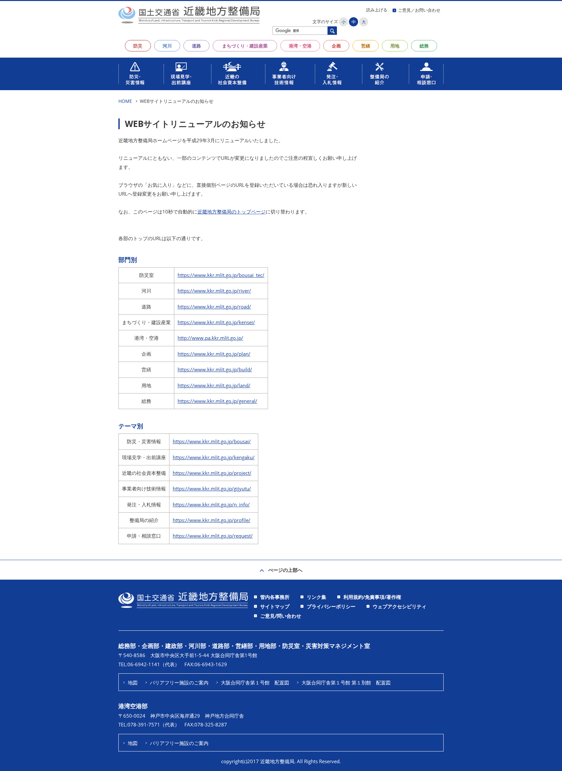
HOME (125, 101)
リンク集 (316, 597)
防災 (137, 46)
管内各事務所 (274, 597)
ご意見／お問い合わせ (419, 10)
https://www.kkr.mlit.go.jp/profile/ (211, 520)
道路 (196, 46)
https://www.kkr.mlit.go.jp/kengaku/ (214, 457)
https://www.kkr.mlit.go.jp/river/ (214, 290)
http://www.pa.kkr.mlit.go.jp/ (210, 338)
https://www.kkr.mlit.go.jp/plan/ (214, 354)
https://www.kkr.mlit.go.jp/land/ (214, 385)
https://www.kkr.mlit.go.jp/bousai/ (212, 441)
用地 (394, 46)
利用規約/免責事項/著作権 (372, 597)
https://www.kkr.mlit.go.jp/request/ (213, 535)
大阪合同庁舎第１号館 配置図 (255, 682)
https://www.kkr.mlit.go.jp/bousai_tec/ (221, 275)
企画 (336, 46)
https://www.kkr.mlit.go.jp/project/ (212, 473)
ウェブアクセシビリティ (399, 606)
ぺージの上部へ (285, 570)
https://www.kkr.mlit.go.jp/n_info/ (211, 504)
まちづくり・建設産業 (245, 46)
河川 (167, 46)
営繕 (365, 46)
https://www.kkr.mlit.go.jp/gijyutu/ (212, 488)
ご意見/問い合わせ (280, 616)
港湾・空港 (300, 46)
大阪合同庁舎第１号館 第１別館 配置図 (346, 682)
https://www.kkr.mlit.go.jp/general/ (217, 401)
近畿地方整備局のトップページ (231, 211)
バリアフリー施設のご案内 (179, 682)
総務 (424, 46)
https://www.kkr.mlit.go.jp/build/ (215, 369)
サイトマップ (274, 606)
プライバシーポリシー (331, 606)
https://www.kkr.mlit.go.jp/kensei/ (216, 322)
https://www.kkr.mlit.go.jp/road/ (214, 306)
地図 (133, 682)
